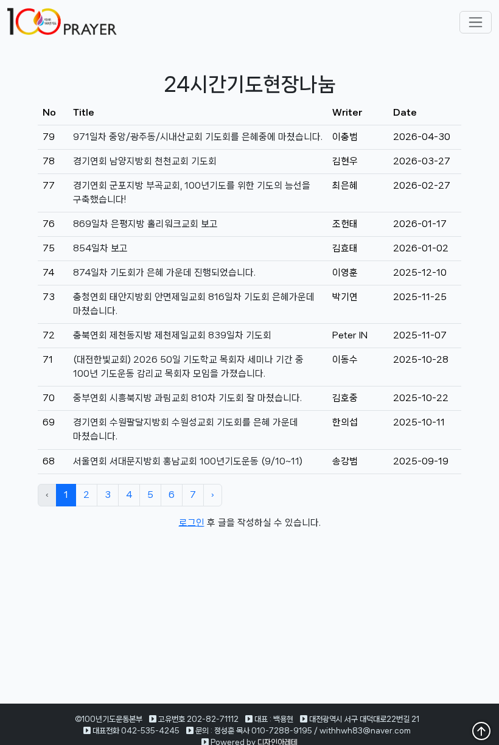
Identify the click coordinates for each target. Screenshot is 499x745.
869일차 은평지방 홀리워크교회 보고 (145, 224)
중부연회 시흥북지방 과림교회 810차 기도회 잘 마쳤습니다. (187, 398)
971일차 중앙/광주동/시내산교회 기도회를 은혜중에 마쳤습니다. (198, 137)
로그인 (191, 523)
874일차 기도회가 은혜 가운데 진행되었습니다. (164, 273)
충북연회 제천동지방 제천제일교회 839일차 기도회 (172, 335)
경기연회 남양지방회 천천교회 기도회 (145, 161)
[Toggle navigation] (475, 22)
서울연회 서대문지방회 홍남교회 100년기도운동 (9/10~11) (187, 461)
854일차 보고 (100, 248)
